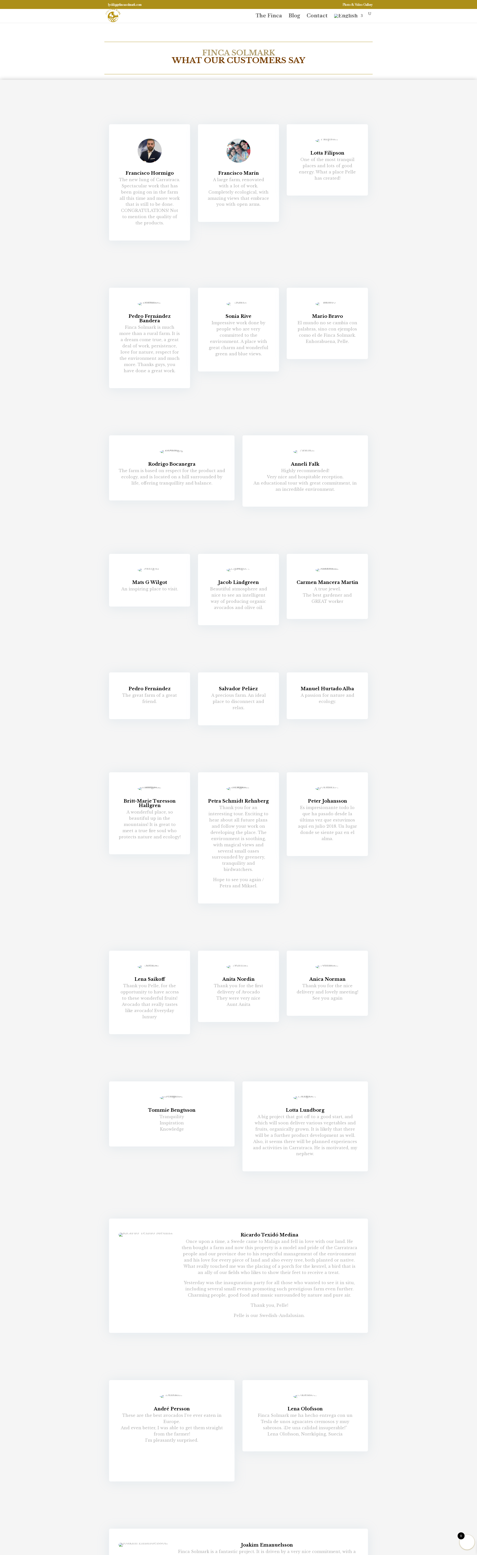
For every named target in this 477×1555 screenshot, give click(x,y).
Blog (294, 16)
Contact (317, 16)
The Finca (269, 16)
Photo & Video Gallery (358, 5)
